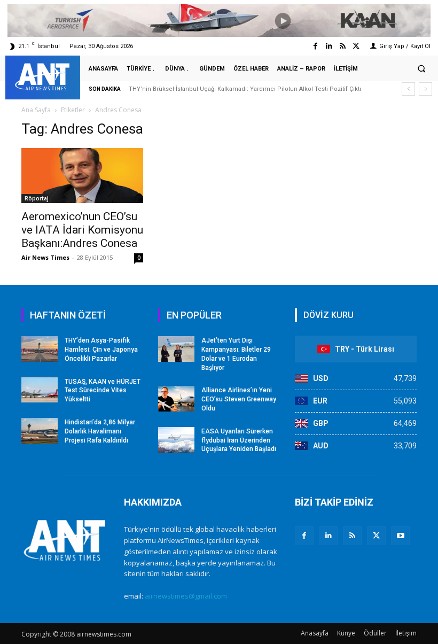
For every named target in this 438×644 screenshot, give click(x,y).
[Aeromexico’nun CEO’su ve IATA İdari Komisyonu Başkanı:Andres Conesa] (82, 175)
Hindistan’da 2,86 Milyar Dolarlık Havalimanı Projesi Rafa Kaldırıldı (100, 431)
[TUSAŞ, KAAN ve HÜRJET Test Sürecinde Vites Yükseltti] (39, 390)
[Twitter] (356, 46)
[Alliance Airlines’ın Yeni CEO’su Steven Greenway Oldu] (176, 399)
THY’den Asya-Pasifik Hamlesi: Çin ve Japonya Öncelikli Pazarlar (101, 349)
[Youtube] (400, 535)
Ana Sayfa (36, 109)
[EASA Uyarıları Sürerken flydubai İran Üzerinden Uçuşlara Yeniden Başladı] (176, 440)
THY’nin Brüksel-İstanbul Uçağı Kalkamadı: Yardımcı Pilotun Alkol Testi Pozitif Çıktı (245, 89)
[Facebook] (315, 46)
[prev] (408, 89)
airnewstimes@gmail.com (186, 596)
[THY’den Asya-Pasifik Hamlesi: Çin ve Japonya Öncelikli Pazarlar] (39, 349)
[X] (376, 535)
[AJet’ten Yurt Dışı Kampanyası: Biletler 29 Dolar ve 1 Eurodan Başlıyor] (176, 349)
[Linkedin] (328, 46)
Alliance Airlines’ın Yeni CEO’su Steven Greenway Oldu (238, 399)
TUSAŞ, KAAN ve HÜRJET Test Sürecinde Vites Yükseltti (102, 391)
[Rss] (342, 46)
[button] (421, 69)
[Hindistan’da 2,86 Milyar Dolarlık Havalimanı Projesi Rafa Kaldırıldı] (39, 431)
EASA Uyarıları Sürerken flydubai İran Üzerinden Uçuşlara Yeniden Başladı (238, 440)
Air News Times (45, 257)
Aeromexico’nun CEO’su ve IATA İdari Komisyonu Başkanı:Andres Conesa (82, 230)
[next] (425, 89)
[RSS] (352, 535)
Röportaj (37, 198)
